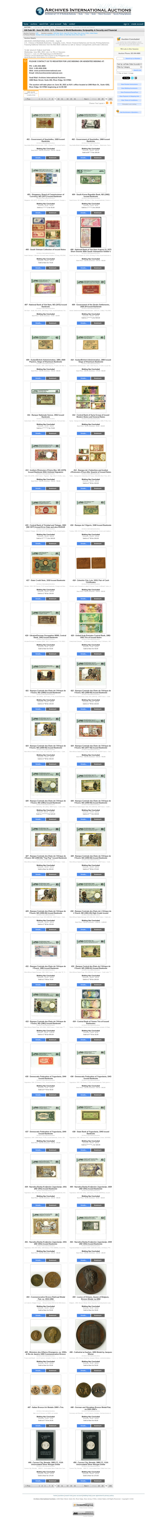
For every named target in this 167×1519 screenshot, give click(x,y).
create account (137, 24)
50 (106, 99)
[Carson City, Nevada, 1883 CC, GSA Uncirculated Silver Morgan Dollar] (46, 1445)
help (65, 24)
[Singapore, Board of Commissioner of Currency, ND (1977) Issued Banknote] (46, 177)
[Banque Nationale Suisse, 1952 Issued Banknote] (46, 397)
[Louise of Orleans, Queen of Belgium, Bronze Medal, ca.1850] (91, 1279)
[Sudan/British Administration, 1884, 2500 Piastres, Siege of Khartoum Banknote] (46, 342)
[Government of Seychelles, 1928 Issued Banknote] (46, 122)
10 (99, 99)
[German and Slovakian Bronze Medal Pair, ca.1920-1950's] (91, 1390)
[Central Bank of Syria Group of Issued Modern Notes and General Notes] (91, 397)
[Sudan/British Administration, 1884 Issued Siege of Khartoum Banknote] (91, 342)
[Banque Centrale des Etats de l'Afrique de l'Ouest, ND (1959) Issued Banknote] (46, 673)
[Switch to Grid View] (107, 102)
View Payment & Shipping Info (129, 96)
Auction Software (88, 1516)
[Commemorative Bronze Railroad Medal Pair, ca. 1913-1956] (46, 1279)
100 (110, 99)
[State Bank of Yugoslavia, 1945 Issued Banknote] (91, 1114)
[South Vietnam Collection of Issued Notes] (46, 232)
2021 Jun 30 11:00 (31, 93)
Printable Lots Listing (129, 104)
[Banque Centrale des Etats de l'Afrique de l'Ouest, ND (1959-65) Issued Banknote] (91, 673)
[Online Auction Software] (83, 1506)
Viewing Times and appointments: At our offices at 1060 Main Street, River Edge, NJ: (61, 35)
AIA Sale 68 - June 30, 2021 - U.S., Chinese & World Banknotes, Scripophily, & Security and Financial (65, 27)
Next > (86, 99)
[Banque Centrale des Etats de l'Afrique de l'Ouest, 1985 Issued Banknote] (46, 949)
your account (55, 24)
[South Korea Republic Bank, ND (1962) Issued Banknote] (91, 177)
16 (75, 99)
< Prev (27, 99)
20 (102, 99)
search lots (43, 24)
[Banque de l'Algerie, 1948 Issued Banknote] (91, 508)
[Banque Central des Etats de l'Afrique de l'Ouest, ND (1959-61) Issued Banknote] (91, 949)
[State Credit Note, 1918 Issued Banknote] (46, 563)
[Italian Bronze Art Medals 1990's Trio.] (46, 1390)
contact (72, 24)
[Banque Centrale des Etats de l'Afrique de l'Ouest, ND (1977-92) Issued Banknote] (91, 728)
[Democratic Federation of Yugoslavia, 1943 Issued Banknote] (91, 1059)
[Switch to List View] (111, 102)
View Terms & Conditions (129, 100)
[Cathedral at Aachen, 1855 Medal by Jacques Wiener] (91, 1335)
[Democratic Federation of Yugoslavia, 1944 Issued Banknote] (46, 1059)
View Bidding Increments (129, 88)
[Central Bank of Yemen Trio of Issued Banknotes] (91, 1004)
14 (67, 99)
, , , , (75, 33)
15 (71, 99)
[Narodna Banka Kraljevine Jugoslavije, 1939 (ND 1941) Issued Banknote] (91, 1224)
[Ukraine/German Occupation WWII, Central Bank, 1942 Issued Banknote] (46, 618)
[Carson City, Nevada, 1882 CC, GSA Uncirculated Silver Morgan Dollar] (91, 1445)
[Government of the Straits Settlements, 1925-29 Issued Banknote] (91, 287)
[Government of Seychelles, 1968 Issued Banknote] (91, 122)
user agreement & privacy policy (103, 1495)
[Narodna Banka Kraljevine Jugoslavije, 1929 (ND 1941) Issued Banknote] (91, 1169)
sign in (126, 24)
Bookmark (52, 158)
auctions (33, 24)
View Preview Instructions (129, 84)
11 (62, 99)
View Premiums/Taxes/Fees (129, 92)
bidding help (87, 1495)
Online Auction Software (86, 1508)
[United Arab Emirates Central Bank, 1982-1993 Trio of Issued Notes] (91, 618)
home (26, 24)
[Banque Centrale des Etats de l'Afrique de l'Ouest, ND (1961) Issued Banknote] (46, 783)
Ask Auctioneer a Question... (129, 112)
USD (37, 33)
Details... (39, 158)
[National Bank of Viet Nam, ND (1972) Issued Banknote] (46, 287)
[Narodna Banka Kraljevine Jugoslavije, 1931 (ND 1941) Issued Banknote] (46, 1169)
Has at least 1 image (125, 73)
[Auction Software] (83, 1515)
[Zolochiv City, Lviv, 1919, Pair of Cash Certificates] (91, 563)
